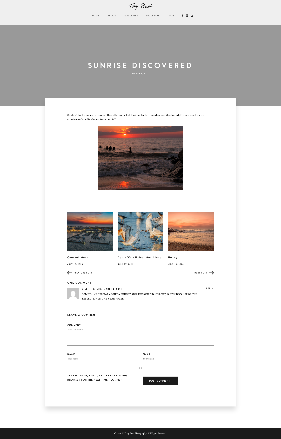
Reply (210, 288)
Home (95, 15)
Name (71, 354)
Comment (74, 325)
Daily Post (153, 15)
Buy (171, 15)
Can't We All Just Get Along (140, 257)
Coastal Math (77, 257)
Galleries (131, 15)
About (111, 15)
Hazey (173, 257)
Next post (200, 273)
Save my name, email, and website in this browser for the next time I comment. (97, 377)
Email (147, 354)
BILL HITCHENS (92, 289)
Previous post (83, 273)
